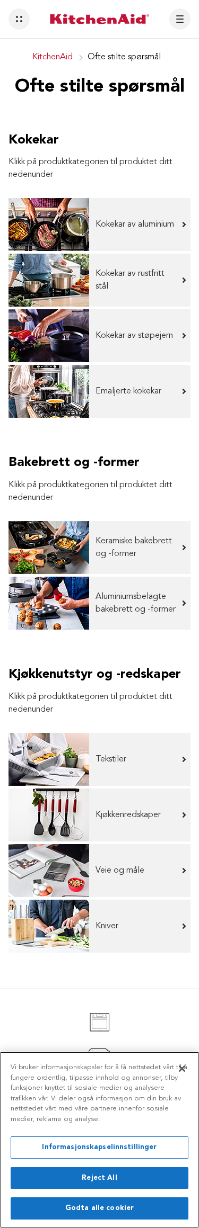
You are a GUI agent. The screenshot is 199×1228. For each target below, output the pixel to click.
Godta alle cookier (99, 1208)
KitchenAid (52, 57)
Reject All (99, 1178)
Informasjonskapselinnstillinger (99, 1147)
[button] (19, 19)
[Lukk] (182, 1068)
